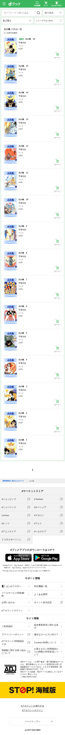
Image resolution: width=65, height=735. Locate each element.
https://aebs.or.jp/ (29, 679)
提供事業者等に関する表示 (46, 628)
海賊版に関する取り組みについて (14, 654)
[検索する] (38, 13)
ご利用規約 (7, 628)
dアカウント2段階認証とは (13, 644)
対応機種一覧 (40, 588)
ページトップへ (32, 723)
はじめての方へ (13, 588)
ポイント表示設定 (43, 604)
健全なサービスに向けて (46, 637)
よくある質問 (40, 596)
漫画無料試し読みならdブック (13, 483)
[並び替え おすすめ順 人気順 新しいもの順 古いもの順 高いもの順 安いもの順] (17, 20)
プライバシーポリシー (13, 637)
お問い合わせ (8, 604)
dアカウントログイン (12, 613)
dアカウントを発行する (32, 708)
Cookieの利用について (45, 645)
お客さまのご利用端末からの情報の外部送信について (46, 654)
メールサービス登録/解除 (13, 596)
